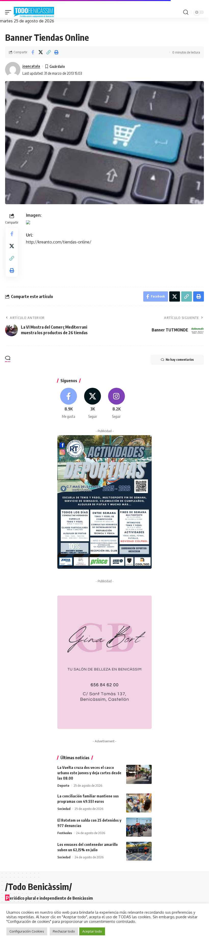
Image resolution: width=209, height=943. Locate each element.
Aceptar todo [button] (92, 931)
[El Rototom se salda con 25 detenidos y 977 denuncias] (139, 827)
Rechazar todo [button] (64, 931)
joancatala (31, 66)
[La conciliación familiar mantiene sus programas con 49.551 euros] (139, 802)
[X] (92, 403)
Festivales (64, 833)
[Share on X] (40, 52)
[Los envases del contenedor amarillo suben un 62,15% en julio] (139, 851)
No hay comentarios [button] (180, 359)
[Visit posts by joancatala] (12, 69)
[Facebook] (68, 403)
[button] (9, 12)
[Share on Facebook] (32, 52)
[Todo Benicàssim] (34, 12)
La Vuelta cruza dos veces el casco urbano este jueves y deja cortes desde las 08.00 (89, 772)
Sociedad (63, 809)
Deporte (63, 785)
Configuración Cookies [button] (26, 931)
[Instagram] (116, 403)
